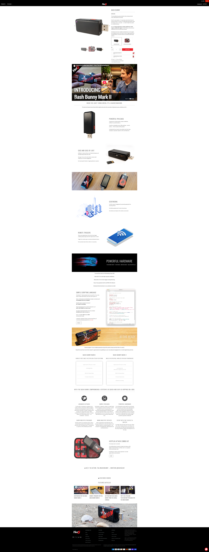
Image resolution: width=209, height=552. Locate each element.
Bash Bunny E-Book (117, 56)
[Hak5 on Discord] (73, 537)
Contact (113, 532)
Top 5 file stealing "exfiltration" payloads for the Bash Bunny (128, 498)
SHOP (111, 456)
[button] (4, 4)
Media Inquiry (101, 536)
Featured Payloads (101, 532)
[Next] (109, 26)
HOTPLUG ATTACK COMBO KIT (119, 441)
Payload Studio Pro (117, 52)
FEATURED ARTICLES (104, 482)
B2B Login (113, 540)
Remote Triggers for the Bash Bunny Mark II (96, 497)
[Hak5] (104, 4)
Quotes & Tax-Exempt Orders (116, 538)
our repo (91, 319)
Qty (111, 47)
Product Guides (101, 534)
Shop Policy (87, 536)
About (86, 532)
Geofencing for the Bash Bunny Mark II (80, 497)
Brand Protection (88, 542)
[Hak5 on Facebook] (75, 537)
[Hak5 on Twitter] (79, 537)
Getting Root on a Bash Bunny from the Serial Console (111, 498)
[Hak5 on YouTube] (81, 537)
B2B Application (101, 540)
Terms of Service (88, 540)
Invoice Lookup (114, 536)
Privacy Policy (87, 538)
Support (86, 534)
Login (203, 1)
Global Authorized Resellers (103, 538)
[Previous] (75, 26)
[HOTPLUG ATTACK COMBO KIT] (89, 448)
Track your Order (114, 534)
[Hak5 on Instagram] (77, 537)
